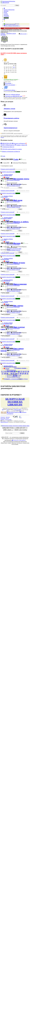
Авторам (6, 11)
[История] (3, 240)
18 (5, 373)
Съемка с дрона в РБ (21, 145)
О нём (15, 159)
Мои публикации (11, 370)
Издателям (3, 418)
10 (14, 371)
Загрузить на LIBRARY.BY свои (13, 96)
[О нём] (3, 156)
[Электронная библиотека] (5, 2)
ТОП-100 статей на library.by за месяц (12, 149)
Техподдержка (8, 419)
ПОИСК (22, 433)
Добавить (6, 18)
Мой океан (17, 200)
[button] (6, 368)
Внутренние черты (21, 179)
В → (12, 25)
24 (11, 373)
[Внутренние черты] (6, 175)
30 (25, 373)
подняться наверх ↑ (6, 383)
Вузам (5, 12)
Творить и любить (21, 222)
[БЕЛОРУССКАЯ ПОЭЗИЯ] (4, 42)
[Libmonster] (15, 417)
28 (20, 373)
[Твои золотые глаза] (6, 323)
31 (27, 373)
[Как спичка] (4, 302)
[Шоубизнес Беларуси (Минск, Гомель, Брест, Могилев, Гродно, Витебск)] (4, 413)
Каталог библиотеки (9, 9)
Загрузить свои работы (19, 440)
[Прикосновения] (5, 280)
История (17, 243)
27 (18, 373)
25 (14, 373)
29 (23, 373)
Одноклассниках (17, 409)
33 (16, 375)
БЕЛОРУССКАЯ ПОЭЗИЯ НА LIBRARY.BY (15, 402)
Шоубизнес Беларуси (13, 412)
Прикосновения (20, 284)
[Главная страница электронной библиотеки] (4, 8)
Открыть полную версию (7, 169)
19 (7, 373)
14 (23, 371)
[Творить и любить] (6, 218)
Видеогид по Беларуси (19, 143)
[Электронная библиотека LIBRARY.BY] (8, 1)
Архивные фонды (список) (11, 79)
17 (2, 373)
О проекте (6, 16)
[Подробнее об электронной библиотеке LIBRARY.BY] (20, 417)
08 (13, 67)
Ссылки (6, 13)
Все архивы (8, 83)
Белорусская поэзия (12, 24)
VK (2, 409)
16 (28, 371)
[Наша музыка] (5, 259)
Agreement (2, 137)
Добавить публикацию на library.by (11, 151)
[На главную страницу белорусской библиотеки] (15, 425)
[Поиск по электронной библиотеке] (4, 19)
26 (16, 373)
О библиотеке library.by (8, 146)
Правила (2, 419)
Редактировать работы (11, 118)
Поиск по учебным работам (12, 94)
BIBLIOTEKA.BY (7, 143)
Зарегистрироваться (10, 128)
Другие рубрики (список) (13, 377)
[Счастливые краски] (6, 345)
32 (14, 375)
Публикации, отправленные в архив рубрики (16, 379)
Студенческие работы (9, 90)
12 (19, 371)
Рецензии (6, 15)
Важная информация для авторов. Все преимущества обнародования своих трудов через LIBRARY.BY (14, 31)
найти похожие (23, 33)
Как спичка (18, 306)
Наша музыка (19, 263)
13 (21, 371)
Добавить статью (9, 108)
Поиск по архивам (10, 84)
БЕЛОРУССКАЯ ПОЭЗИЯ (12, 28)
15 (26, 371)
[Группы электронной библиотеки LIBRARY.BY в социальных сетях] (4, 21)
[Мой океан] (4, 197)
